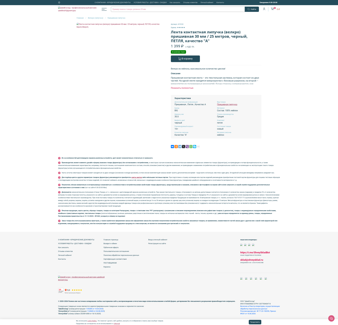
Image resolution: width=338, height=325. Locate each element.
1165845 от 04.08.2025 (95, 311)
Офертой (117, 323)
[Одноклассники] (176, 146)
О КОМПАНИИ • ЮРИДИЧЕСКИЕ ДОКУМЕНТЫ (113, 2)
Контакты (220, 2)
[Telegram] (179, 146)
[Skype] (194, 146)
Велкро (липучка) (95, 18)
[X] (183, 146)
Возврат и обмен (110, 243)
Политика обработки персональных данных (121, 255)
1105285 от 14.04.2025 (94, 309)
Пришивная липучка (116, 18)
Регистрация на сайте (157, 243)
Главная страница (111, 240)
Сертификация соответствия (115, 259)
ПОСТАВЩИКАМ (110, 263)
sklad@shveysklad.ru (251, 259)
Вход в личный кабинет (157, 240)
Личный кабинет (206, 2)
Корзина (107, 267)
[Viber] (187, 146)
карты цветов (137, 177)
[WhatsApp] (191, 146)
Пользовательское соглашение (116, 251)
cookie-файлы (92, 321)
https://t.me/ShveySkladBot (255, 252)
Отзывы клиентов (190, 2)
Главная (80, 18)
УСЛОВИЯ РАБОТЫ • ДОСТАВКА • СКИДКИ (150, 2)
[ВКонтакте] (172, 146)
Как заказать (175, 2)
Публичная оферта (111, 247)
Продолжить (255, 322)
